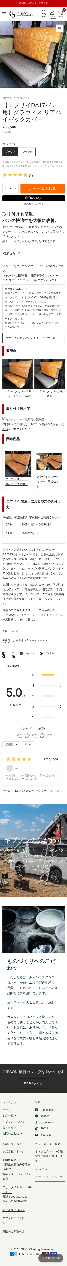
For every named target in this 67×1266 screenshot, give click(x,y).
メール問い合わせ (13, 1209)
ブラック (28, 151)
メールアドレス (43, 1169)
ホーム (6, 790)
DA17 (8, 533)
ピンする (49, 653)
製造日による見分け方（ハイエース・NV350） (25, 641)
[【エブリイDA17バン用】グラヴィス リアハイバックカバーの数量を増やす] (15, 188)
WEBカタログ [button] (33, 1083)
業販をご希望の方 (13, 1231)
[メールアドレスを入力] (61, 1177)
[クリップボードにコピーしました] (14, 657)
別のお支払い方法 (33, 204)
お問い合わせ (10, 1133)
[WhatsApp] (4, 656)
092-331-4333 (19, 1196)
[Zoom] (59, 28)
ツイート (29, 653)
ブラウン (10, 151)
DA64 (8, 524)
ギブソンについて (13, 1121)
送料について (10, 631)
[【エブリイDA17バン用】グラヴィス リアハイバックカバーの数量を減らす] (5, 188)
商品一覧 (8, 1115)
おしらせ (8, 1127)
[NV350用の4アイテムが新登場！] (33, 3)
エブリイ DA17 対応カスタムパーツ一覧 (30, 338)
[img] (15, 175)
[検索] (44, 14)
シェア (11, 653)
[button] (47, 674)
